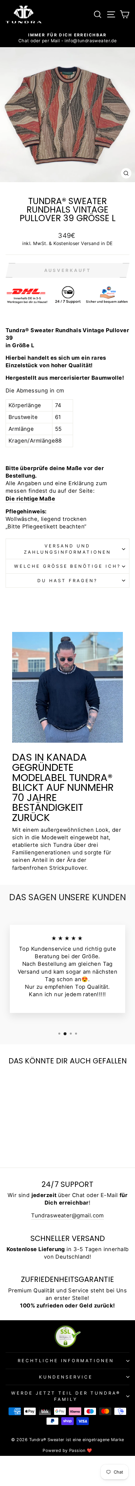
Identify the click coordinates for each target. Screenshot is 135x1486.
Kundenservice (66, 1377)
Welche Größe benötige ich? (67, 566)
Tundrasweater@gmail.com (67, 1215)
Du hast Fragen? (67, 580)
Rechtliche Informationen (66, 1360)
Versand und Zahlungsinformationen (67, 549)
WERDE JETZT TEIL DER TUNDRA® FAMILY (65, 1396)
